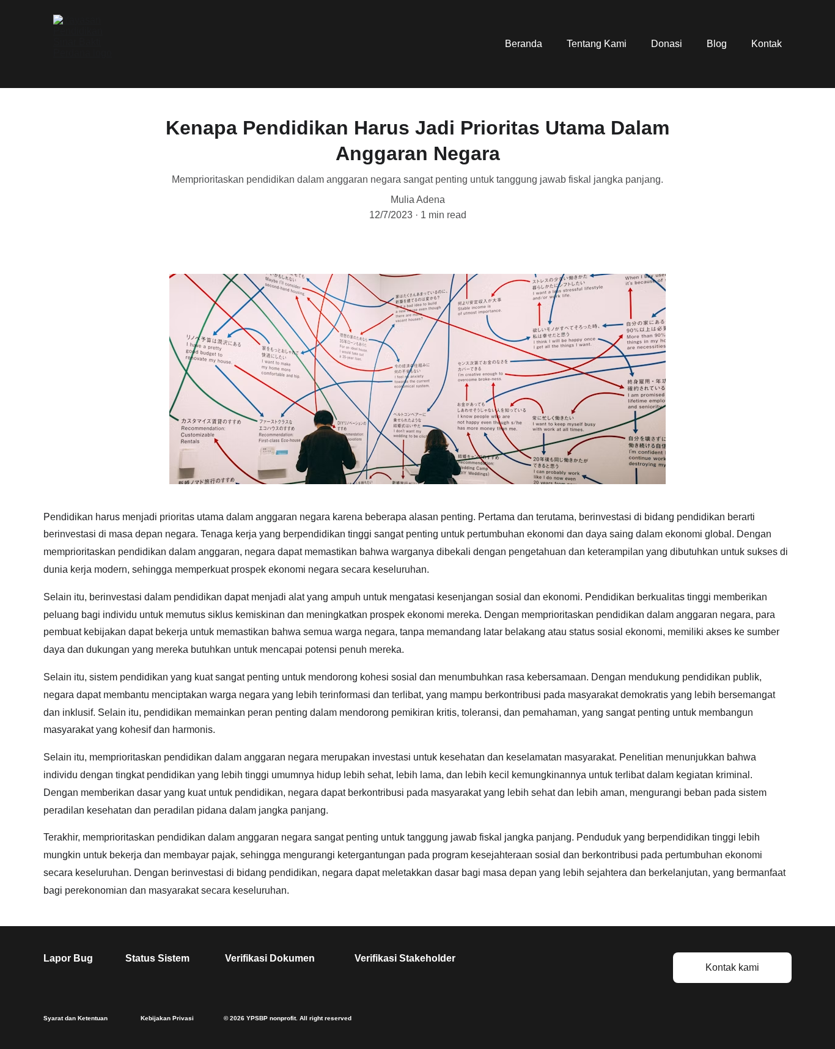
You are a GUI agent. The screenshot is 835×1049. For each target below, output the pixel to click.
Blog (717, 44)
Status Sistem (157, 958)
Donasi (666, 44)
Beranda (523, 44)
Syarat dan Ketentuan (75, 1018)
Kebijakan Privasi (167, 1018)
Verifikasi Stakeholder (405, 958)
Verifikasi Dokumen (270, 958)
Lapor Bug (68, 958)
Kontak (766, 44)
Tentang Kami (597, 44)
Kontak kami (732, 967)
